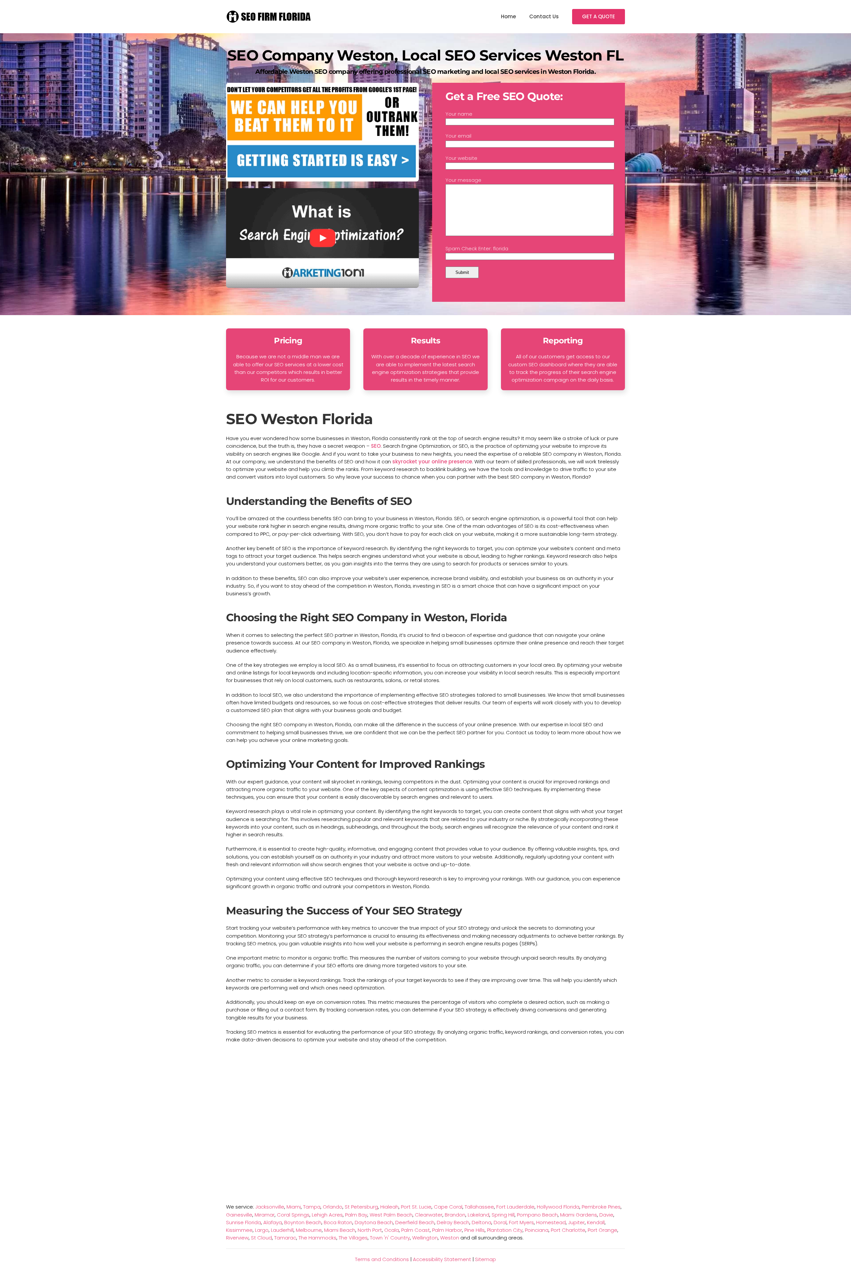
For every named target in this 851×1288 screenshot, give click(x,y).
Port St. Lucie (416, 1206)
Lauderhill (282, 1230)
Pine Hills (474, 1230)
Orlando (332, 1206)
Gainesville (239, 1214)
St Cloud (261, 1237)
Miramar (265, 1214)
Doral (500, 1222)
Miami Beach (339, 1230)
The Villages (353, 1237)
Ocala (391, 1230)
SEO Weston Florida (299, 419)
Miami (294, 1206)
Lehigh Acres (327, 1214)
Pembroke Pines (601, 1206)
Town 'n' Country (390, 1237)
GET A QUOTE (598, 16)
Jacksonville (269, 1206)
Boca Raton (338, 1222)
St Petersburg (361, 1206)
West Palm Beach (391, 1214)
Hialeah (389, 1206)
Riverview (237, 1237)
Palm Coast (415, 1230)
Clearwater (428, 1214)
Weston (449, 1237)
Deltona (481, 1222)
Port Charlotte (568, 1230)
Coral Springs (293, 1214)
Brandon (455, 1214)
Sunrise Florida (243, 1222)
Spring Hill (503, 1214)
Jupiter (576, 1222)
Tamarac (285, 1237)
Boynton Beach (302, 1222)
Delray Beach (453, 1222)
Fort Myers (521, 1222)
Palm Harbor (447, 1230)
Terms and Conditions (382, 1259)
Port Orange (602, 1230)
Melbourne (309, 1230)
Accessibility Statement (442, 1259)
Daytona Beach (374, 1222)
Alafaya (272, 1222)
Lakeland (478, 1214)
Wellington (425, 1237)
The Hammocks (317, 1237)
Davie (606, 1214)
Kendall (596, 1222)
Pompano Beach (537, 1214)
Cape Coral (448, 1206)
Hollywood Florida (558, 1206)
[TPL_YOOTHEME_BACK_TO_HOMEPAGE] (269, 16)
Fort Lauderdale (515, 1206)
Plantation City (505, 1230)
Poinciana (536, 1230)
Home (508, 16)
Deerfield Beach (414, 1222)
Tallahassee (479, 1206)
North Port (370, 1230)
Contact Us (544, 16)
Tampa (311, 1206)
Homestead (551, 1222)
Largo (262, 1230)
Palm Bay (356, 1214)
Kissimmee (239, 1230)
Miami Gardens (578, 1214)
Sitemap (485, 1259)
